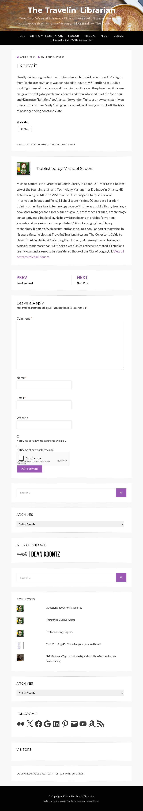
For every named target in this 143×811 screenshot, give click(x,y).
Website (22, 418)
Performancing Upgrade (60, 631)
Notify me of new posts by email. (35, 449)
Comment (24, 318)
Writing (35, 35)
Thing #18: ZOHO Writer (60, 619)
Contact (119, 35)
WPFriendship (69, 801)
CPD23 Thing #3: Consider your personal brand (73, 644)
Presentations (54, 35)
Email (21, 398)
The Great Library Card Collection (71, 39)
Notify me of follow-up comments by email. (41, 440)
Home (21, 35)
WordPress (93, 801)
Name (22, 378)
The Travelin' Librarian (72, 10)
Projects (74, 35)
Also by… (90, 35)
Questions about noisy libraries (64, 607)
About (105, 35)
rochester (68, 144)
